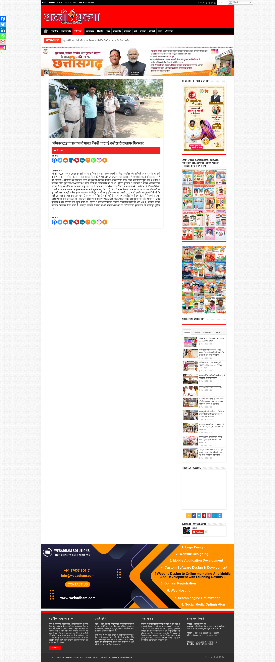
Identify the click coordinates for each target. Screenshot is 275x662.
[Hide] (1, 53)
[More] (104, 160)
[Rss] (198, 2)
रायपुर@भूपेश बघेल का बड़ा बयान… (210, 387)
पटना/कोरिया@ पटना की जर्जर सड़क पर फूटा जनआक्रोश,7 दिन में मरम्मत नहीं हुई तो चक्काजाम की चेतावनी (211, 452)
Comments (207, 332)
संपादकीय (117, 31)
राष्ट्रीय (54, 31)
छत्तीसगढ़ (77, 31)
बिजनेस (100, 31)
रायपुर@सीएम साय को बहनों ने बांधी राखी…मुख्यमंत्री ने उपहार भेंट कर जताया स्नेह (210, 439)
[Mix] (87, 160)
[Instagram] (99, 160)
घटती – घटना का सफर (86, 3)
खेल (108, 31)
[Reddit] (65, 160)
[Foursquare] (212, 2)
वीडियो (152, 31)
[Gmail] (3, 42)
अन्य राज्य (90, 31)
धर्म (135, 31)
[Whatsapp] (93, 160)
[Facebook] (201, 2)
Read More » (54, 648)
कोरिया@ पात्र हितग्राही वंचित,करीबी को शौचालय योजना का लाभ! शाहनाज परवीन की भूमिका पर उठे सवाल (211, 401)
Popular (197, 332)
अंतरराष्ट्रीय (66, 31)
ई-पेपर (170, 31)
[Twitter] (203, 2)
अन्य (160, 31)
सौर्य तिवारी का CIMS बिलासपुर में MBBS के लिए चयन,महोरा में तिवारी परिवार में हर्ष (89, 40)
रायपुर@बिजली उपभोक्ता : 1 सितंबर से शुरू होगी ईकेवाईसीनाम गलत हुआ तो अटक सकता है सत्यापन (211, 414)
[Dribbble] (209, 2)
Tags (218, 332)
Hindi (235, 2)
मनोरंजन (127, 31)
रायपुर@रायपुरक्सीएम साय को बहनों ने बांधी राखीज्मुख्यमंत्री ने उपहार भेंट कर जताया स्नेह (211, 426)
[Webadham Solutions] (137, 576)
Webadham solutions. (123, 657)
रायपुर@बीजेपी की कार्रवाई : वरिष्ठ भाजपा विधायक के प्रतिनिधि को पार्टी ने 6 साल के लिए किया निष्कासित (211, 352)
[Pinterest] (206, 2)
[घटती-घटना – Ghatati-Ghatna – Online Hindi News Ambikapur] (71, 15)
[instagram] (215, 2)
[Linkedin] (71, 160)
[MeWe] (82, 160)
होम (46, 31)
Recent (187, 332)
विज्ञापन (143, 31)
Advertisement (70, 3)
